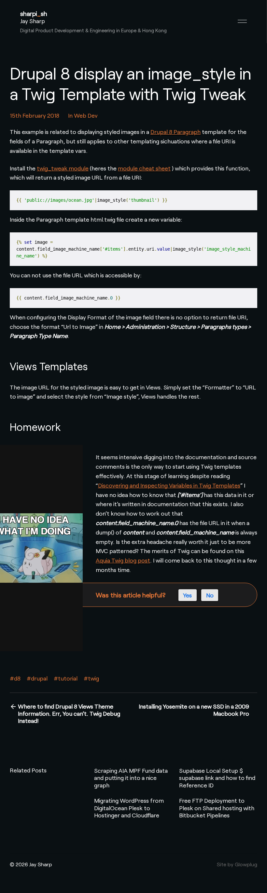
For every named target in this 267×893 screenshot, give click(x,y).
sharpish (33, 13)
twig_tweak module (63, 168)
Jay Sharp (32, 20)
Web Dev (86, 115)
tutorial (67, 678)
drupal (39, 678)
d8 (17, 678)
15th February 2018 (34, 115)
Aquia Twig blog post (123, 560)
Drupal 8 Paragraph (175, 131)
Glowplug (246, 864)
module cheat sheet (144, 168)
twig (93, 678)
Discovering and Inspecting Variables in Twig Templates (169, 485)
